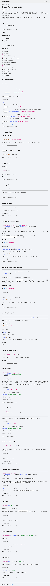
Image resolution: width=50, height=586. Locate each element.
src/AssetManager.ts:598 (12, 551)
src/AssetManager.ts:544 (12, 344)
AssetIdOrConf (15, 373)
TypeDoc (11, 584)
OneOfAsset (24, 225)
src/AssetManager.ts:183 (12, 157)
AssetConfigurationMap (13, 88)
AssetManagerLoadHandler (15, 374)
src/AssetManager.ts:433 (12, 402)
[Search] (44, 1)
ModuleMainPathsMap (18, 92)
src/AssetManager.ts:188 (12, 145)
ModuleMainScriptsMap (20, 91)
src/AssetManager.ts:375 (12, 363)
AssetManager (5, 4)
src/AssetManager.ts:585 (12, 463)
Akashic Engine (6, 1)
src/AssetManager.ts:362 (12, 215)
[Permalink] (10, 83)
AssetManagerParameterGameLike (18, 87)
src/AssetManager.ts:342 (12, 525)
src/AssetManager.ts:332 (12, 197)
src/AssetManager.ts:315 (12, 179)
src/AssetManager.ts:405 (12, 495)
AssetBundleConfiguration (27, 535)
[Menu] (46, 1)
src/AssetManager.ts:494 (12, 436)
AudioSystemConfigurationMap (23, 90)
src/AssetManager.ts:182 (12, 29)
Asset (12, 505)
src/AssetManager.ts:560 (12, 261)
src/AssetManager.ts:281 (12, 126)
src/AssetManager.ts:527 (12, 307)
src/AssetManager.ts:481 (12, 577)
